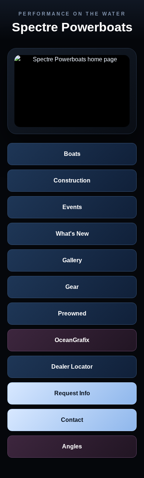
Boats (72, 154)
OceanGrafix (72, 340)
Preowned (72, 313)
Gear (72, 287)
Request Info (72, 393)
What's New (72, 234)
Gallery (72, 260)
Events (72, 207)
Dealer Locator (72, 366)
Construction (72, 180)
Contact (72, 420)
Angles (72, 446)
